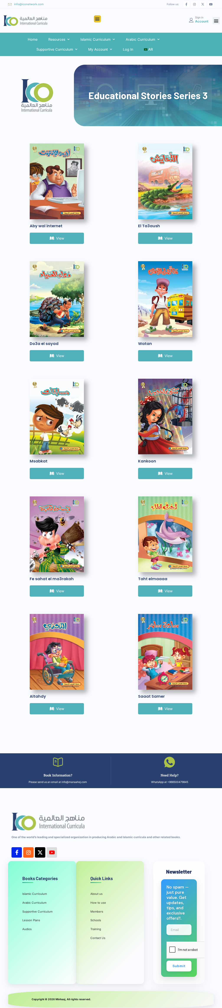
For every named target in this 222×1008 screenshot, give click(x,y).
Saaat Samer (151, 696)
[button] (97, 19)
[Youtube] (211, 4)
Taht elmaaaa (152, 578)
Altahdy (38, 696)
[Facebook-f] (186, 4)
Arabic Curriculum (140, 39)
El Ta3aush (149, 226)
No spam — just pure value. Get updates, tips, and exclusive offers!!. (177, 903)
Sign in (199, 17)
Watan (145, 343)
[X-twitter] (203, 4)
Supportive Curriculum (54, 49)
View (60, 238)
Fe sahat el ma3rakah (52, 578)
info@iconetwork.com (29, 4)
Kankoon (147, 461)
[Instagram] (194, 4)
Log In (128, 49)
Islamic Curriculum (95, 39)
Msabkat (38, 461)
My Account (98, 49)
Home (33, 39)
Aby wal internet (46, 226)
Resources (56, 39)
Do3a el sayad (44, 343)
